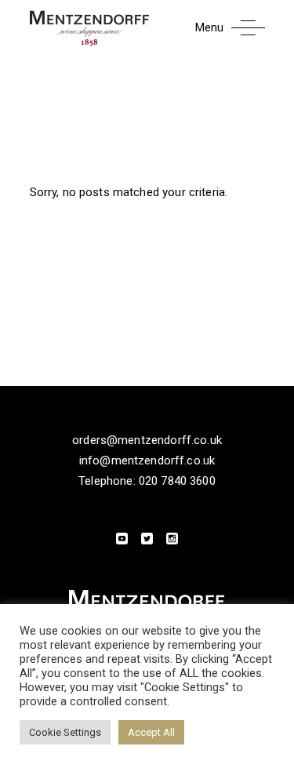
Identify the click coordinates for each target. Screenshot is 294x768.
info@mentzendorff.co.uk (147, 460)
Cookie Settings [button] (65, 732)
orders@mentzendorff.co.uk (147, 440)
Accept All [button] (151, 732)
